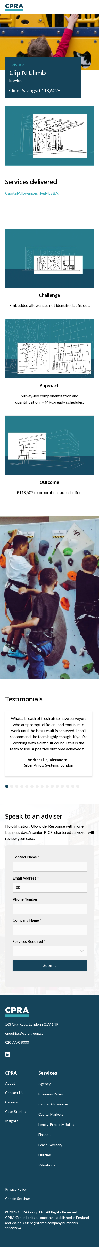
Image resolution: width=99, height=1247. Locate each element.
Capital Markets (50, 1114)
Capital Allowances (53, 1104)
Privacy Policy (16, 1189)
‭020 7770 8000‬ (17, 1042)
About (10, 1083)
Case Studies (15, 1111)
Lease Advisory (50, 1145)
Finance (44, 1134)
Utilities (44, 1155)
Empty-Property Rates (56, 1124)
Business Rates (50, 1094)
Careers (11, 1102)
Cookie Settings (18, 1198)
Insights (11, 1121)
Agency (44, 1084)
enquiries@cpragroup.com (25, 1033)
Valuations (46, 1165)
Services (47, 1073)
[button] (89, 7)
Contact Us (14, 1092)
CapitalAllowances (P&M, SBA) (32, 193)
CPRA (11, 1073)
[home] (14, 7)
